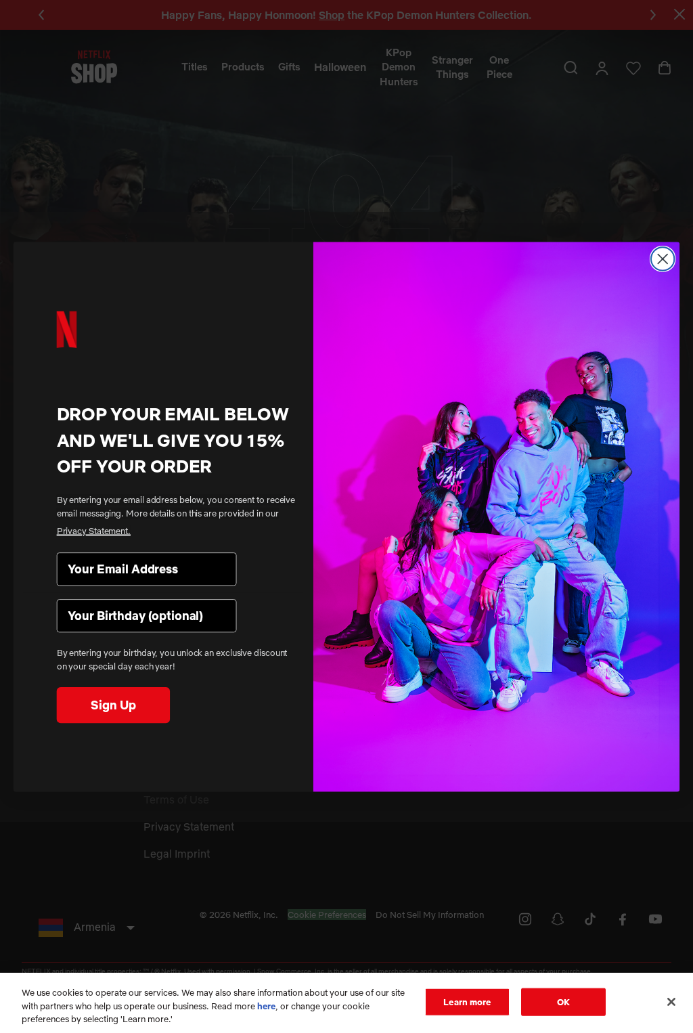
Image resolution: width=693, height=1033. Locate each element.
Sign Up (113, 704)
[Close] (671, 1002)
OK (563, 1001)
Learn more (467, 1001)
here (266, 1006)
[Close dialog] (662, 258)
